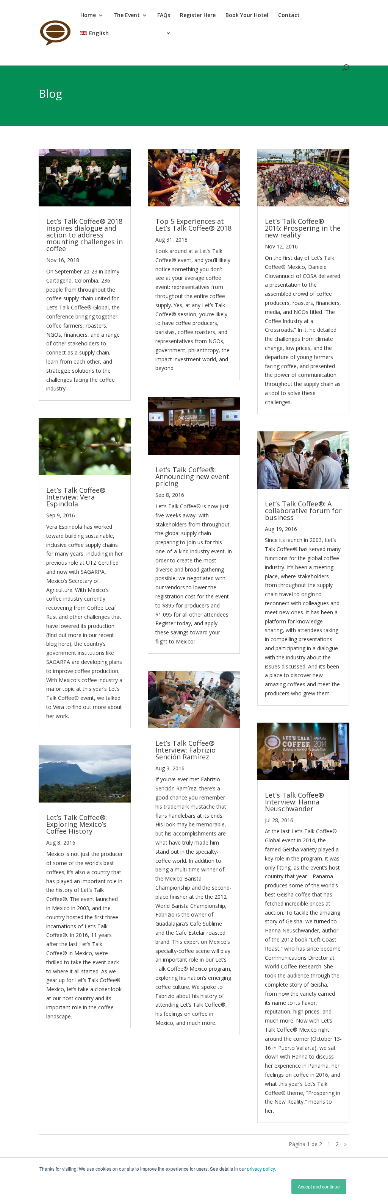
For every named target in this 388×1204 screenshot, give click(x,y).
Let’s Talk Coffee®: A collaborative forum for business (303, 510)
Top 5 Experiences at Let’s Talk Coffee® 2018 (193, 225)
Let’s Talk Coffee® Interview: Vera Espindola (75, 497)
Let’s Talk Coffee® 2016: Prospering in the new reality (303, 228)
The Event (126, 15)
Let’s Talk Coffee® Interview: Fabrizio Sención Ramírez (185, 750)
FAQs (163, 15)
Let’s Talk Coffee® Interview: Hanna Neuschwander (294, 801)
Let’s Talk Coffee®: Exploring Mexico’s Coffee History (76, 824)
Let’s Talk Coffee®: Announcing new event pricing (192, 476)
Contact (289, 15)
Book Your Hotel (246, 15)
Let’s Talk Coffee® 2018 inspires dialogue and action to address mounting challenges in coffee (84, 235)
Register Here (198, 15)
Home (88, 15)
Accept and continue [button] (319, 1186)
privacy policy (261, 1168)
